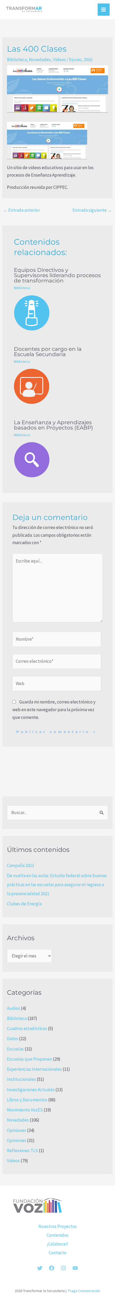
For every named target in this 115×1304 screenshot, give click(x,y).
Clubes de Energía (24, 904)
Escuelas (15, 1049)
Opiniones (16, 1130)
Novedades (40, 60)
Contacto (57, 1253)
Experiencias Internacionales (34, 1069)
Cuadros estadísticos (27, 1028)
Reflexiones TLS (22, 1150)
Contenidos (57, 1235)
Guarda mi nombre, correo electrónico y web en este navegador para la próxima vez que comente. (53, 709)
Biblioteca (17, 60)
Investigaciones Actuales (31, 1090)
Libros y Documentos (27, 1100)
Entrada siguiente (92, 210)
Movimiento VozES (25, 1110)
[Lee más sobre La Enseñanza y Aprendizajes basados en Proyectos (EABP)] (57, 459)
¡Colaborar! (57, 1244)
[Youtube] (75, 1268)
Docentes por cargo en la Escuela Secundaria (48, 351)
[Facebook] (51, 1268)
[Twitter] (40, 1268)
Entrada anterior (21, 210)
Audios (13, 1008)
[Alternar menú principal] (104, 9)
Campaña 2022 (20, 865)
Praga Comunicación (84, 1290)
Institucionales (21, 1079)
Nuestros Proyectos (58, 1226)
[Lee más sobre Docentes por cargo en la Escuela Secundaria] (57, 386)
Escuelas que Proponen (29, 1059)
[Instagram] (63, 1268)
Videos (59, 60)
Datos (12, 1038)
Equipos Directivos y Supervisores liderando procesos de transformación (57, 275)
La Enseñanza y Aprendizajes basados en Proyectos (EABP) (53, 425)
